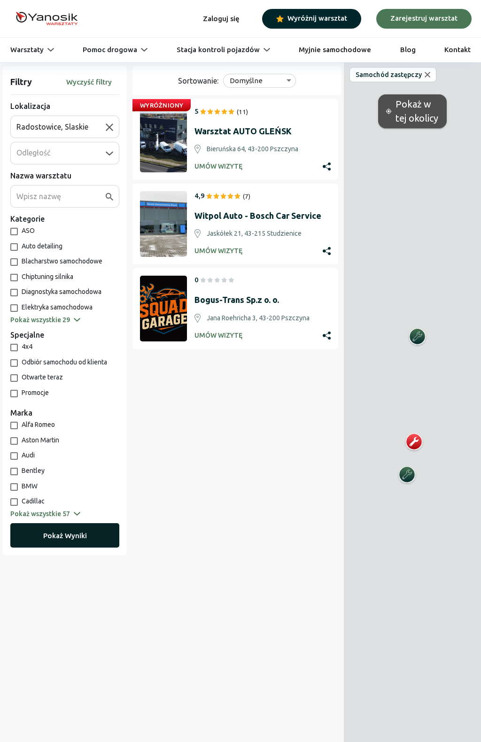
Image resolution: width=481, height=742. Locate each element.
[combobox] (61, 127)
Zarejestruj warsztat (424, 18)
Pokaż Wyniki (65, 536)
